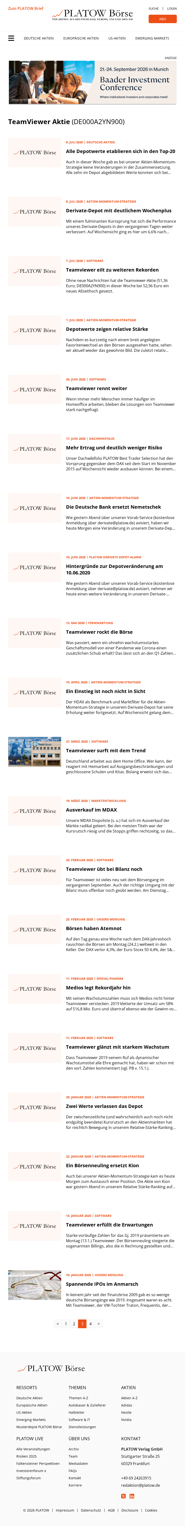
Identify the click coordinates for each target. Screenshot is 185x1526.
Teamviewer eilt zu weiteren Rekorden (112, 270)
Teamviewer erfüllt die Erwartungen (109, 1224)
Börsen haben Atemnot (94, 928)
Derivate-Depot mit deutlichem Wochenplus (119, 210)
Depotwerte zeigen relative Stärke (107, 329)
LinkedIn (132, 1496)
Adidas (126, 1405)
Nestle (126, 1412)
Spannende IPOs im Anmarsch (102, 1284)
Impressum (65, 1510)
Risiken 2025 (26, 1456)
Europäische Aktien (81, 38)
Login (172, 8)
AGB (111, 1510)
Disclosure (129, 1510)
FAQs (73, 1470)
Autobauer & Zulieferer (87, 1405)
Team (73, 1456)
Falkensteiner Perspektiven (38, 1463)
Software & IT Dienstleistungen (82, 1423)
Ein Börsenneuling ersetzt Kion (102, 1165)
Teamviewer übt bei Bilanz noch (104, 869)
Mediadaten (78, 1463)
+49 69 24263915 (136, 1478)
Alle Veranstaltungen (33, 1449)
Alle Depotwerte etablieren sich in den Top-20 (120, 151)
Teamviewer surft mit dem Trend (106, 750)
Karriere (75, 1485)
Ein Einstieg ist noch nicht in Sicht (105, 691)
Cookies (151, 1510)
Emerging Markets (152, 38)
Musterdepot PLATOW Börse (39, 1427)
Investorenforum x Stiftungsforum (31, 1474)
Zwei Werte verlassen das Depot (104, 1106)
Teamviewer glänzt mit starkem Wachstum (117, 1047)
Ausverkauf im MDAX (91, 809)
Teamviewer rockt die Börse (99, 632)
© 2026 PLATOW (36, 1510)
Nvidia (126, 1419)
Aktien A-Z (129, 1398)
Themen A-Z (78, 1398)
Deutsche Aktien (39, 38)
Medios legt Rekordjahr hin (98, 987)
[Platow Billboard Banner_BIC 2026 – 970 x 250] (92, 83)
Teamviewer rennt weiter (96, 388)
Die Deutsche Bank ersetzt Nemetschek (113, 507)
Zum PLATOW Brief (25, 8)
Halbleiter (77, 1412)
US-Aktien (117, 38)
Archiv (74, 1449)
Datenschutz (91, 1510)
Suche (154, 8)
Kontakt (75, 1478)
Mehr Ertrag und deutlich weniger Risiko (114, 447)
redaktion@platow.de (140, 1485)
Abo (162, 19)
